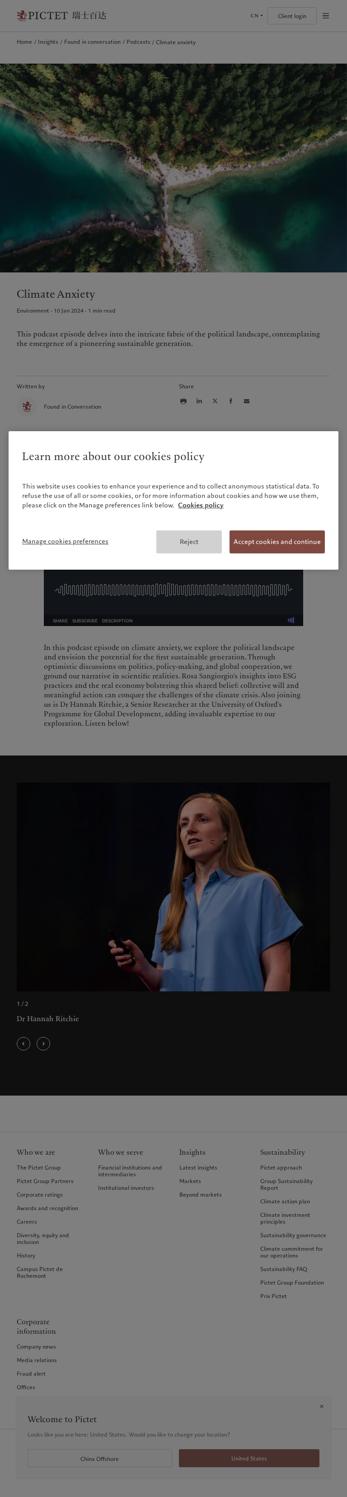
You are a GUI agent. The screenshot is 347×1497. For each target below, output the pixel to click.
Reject (189, 541)
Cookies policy (201, 505)
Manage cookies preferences (65, 541)
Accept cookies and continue (277, 541)
